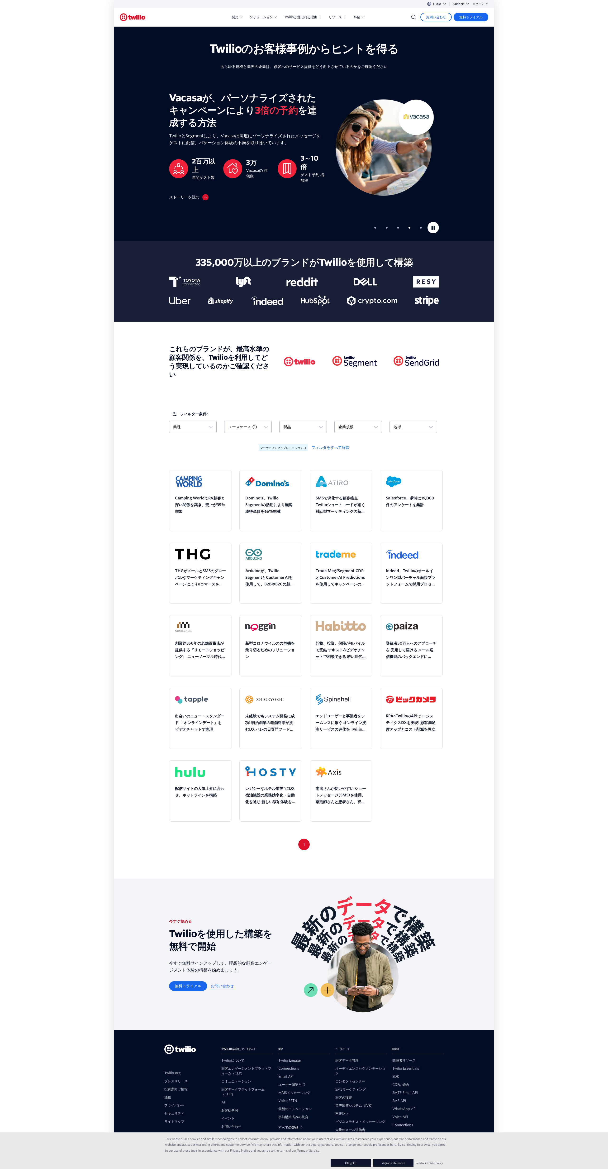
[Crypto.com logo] (372, 301)
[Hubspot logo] (315, 301)
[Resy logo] (426, 281)
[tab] (375, 227)
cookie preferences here (379, 1144)
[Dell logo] (365, 281)
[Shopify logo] (220, 301)
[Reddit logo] (302, 281)
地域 (397, 427)
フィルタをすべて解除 (330, 447)
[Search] (413, 17)
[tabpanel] (304, 146)
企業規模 (346, 427)
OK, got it (350, 1162)
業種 (177, 427)
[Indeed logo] (267, 301)
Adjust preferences (393, 1162)
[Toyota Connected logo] (184, 281)
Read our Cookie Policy (429, 1162)
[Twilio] (132, 17)
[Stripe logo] (427, 301)
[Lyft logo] (243, 281)
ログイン (478, 4)
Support (459, 4)
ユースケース (242, 427)
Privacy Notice (240, 1150)
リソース (335, 17)
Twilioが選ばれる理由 (300, 17)
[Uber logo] (179, 301)
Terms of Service (308, 1150)
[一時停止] (433, 227)
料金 (356, 17)
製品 (235, 17)
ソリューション (261, 17)
